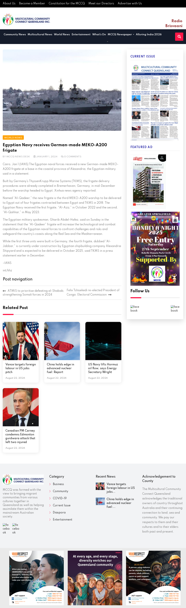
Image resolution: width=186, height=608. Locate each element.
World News (62, 34)
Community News (15, 34)
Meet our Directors (101, 3)
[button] (107, 42)
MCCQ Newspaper (120, 34)
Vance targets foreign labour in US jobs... (121, 488)
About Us (9, 3)
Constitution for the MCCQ (67, 3)
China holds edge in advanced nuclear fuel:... (120, 503)
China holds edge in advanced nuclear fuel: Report (60, 368)
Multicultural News (40, 34)
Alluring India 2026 (149, 34)
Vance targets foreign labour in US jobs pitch (20, 368)
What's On (99, 34)
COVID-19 (60, 498)
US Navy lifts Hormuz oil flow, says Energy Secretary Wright (103, 368)
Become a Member (32, 3)
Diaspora (59, 512)
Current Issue (61, 505)
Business (58, 484)
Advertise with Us (130, 3)
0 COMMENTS (72, 157)
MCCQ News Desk (18, 157)
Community (60, 491)
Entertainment (81, 34)
